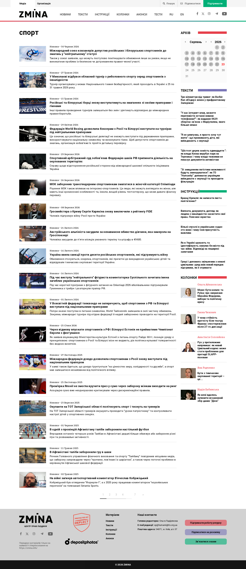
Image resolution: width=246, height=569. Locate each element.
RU (171, 14)
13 (204, 58)
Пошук (171, 3)
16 (223, 58)
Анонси (141, 14)
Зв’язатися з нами (205, 541)
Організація (44, 3)
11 (192, 58)
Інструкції (102, 14)
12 (198, 58)
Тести (158, 14)
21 (211, 64)
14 (211, 58)
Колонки (123, 14)
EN (182, 14)
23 (223, 64)
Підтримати (215, 3)
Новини (65, 14)
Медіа (22, 3)
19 (198, 64)
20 (204, 64)
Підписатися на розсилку (206, 532)
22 (217, 64)
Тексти (83, 14)
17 (186, 64)
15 (217, 58)
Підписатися (192, 3)
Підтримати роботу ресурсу (205, 522)
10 (186, 58)
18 (192, 64)
